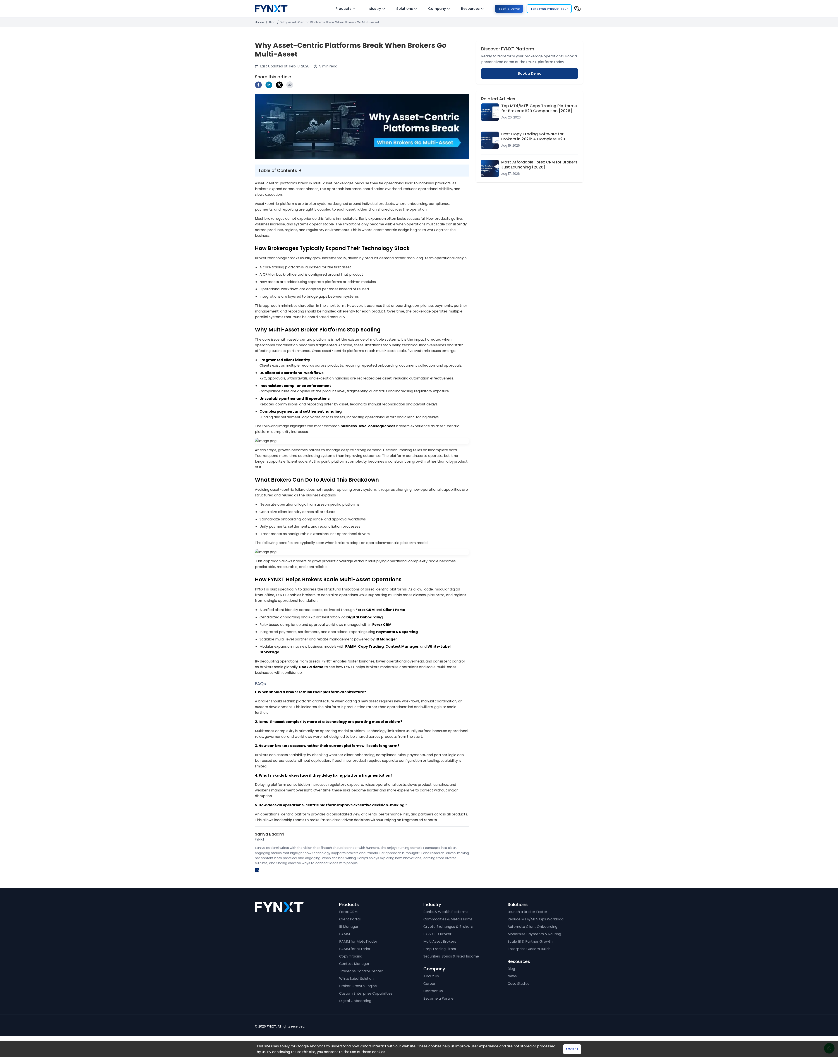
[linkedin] (268, 84)
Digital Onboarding (355, 1000)
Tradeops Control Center (361, 971)
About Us (431, 976)
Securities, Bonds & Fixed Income (451, 956)
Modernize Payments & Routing (534, 934)
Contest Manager (354, 963)
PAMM (344, 934)
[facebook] (258, 84)
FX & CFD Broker (437, 934)
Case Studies (518, 983)
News (512, 976)
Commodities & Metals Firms (447, 919)
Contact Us (433, 991)
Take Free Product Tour (549, 9)
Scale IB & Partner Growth (530, 941)
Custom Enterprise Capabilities (365, 993)
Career (429, 983)
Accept (572, 1049)
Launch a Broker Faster (527, 911)
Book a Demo (509, 9)
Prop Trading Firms (439, 948)
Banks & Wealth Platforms (445, 911)
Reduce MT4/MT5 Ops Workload (535, 919)
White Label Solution (356, 978)
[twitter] (279, 84)
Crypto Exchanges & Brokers (448, 926)
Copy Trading (350, 956)
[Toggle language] (577, 9)
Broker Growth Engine (358, 985)
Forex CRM (348, 911)
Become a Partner (439, 998)
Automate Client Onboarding (532, 926)
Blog (272, 22)
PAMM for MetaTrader (358, 941)
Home (259, 22)
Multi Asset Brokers (439, 941)
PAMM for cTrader (355, 948)
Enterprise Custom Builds (529, 948)
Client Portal (350, 919)
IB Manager (349, 926)
